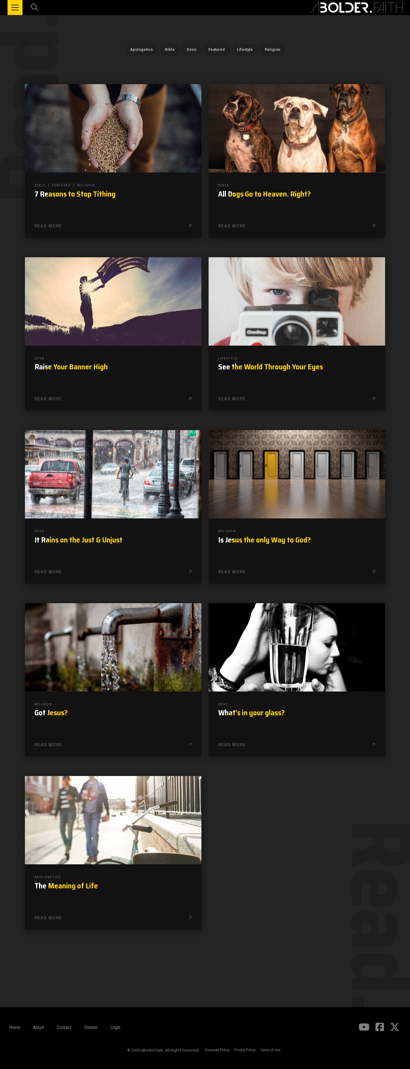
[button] (15, 7)
